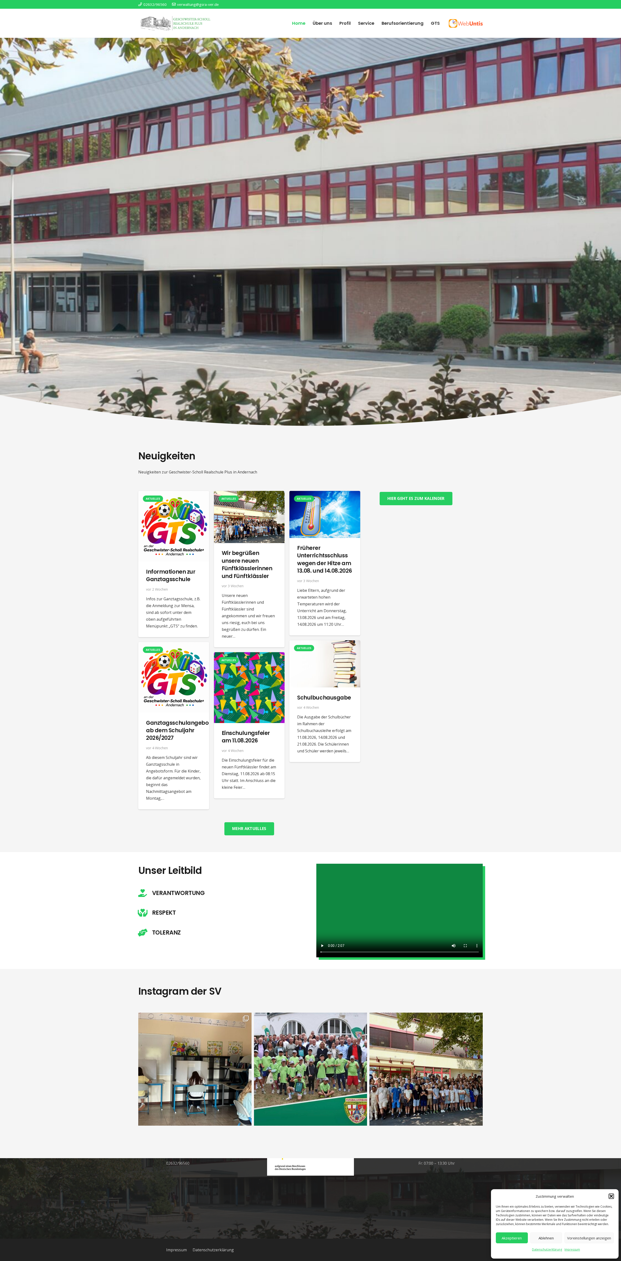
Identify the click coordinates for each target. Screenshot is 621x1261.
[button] (611, 1196)
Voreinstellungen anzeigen (589, 1238)
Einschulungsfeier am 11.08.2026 (246, 736)
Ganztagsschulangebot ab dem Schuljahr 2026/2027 (178, 730)
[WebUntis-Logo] (466, 23)
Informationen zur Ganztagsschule (170, 575)
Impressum (572, 1249)
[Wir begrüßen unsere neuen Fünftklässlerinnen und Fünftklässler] (249, 494)
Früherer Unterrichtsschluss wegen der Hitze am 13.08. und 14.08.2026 (324, 559)
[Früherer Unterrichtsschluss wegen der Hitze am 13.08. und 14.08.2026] (324, 494)
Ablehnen (546, 1238)
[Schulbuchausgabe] (324, 643)
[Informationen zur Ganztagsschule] (173, 494)
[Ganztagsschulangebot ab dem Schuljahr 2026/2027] (173, 645)
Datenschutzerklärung (547, 1249)
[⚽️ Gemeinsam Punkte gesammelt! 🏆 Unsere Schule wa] (310, 1069)
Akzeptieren (512, 1238)
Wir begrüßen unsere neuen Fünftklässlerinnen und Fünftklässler (247, 564)
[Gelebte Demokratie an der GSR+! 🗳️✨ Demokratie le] (195, 1069)
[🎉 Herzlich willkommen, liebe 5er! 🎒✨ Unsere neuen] (426, 1069)
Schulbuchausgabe (324, 697)
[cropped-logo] (176, 23)
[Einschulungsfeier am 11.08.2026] (249, 655)
